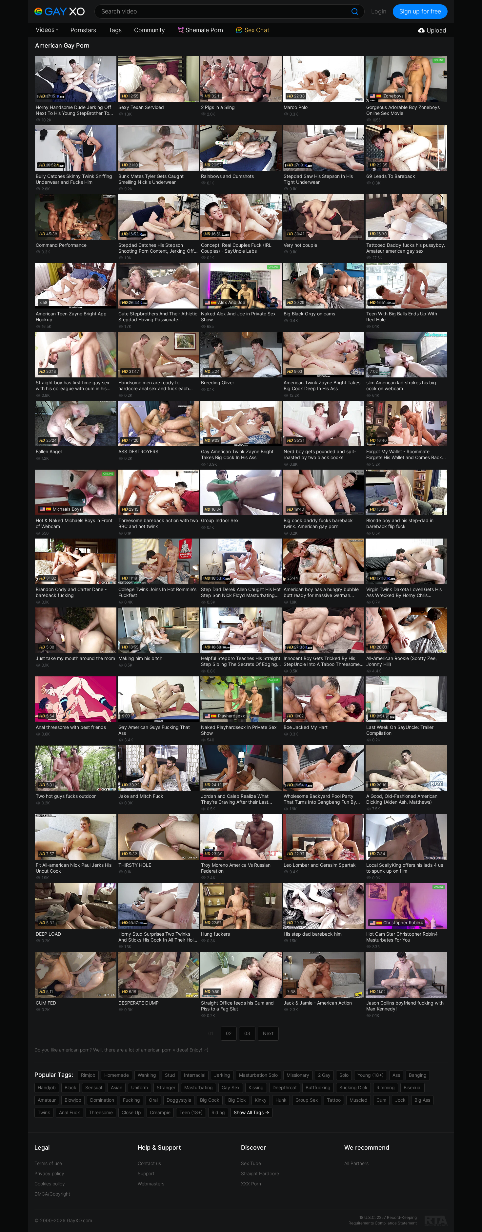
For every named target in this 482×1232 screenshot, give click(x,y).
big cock (209, 1100)
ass (396, 1075)
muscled (359, 1100)
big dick (237, 1100)
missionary (298, 1075)
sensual (93, 1087)
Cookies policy (49, 1183)
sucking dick (353, 1087)
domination (102, 1100)
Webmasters (151, 1183)
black (70, 1087)
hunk (281, 1100)
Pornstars (83, 30)
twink (44, 1112)
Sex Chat (257, 30)
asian (116, 1087)
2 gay (324, 1075)
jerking (222, 1075)
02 (228, 1033)
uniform (139, 1087)
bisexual (412, 1087)
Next (268, 1033)
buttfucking (318, 1087)
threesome (101, 1112)
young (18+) (370, 1075)
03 (247, 1033)
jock (400, 1100)
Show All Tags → (251, 1112)
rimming (385, 1087)
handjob (47, 1087)
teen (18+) (191, 1112)
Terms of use (48, 1163)
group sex (306, 1100)
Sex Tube (251, 1163)
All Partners (356, 1163)
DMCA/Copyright (52, 1194)
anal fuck (69, 1112)
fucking (131, 1100)
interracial (194, 1075)
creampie (160, 1112)
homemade (116, 1075)
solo (344, 1075)
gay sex (231, 1087)
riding (218, 1112)
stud (170, 1075)
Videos (45, 29)
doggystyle (179, 1100)
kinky (261, 1100)
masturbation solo (258, 1075)
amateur (47, 1100)
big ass (422, 1100)
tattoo (334, 1100)
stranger (166, 1087)
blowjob (73, 1100)
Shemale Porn (204, 30)
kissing (256, 1087)
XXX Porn (251, 1183)
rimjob (88, 1075)
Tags (115, 30)
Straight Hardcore (260, 1173)
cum (381, 1100)
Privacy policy (49, 1173)
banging (418, 1075)
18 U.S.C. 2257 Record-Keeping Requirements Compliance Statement (383, 1220)
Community (149, 30)
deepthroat (284, 1087)
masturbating (198, 1087)
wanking (147, 1075)
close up (131, 1112)
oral (153, 1100)
